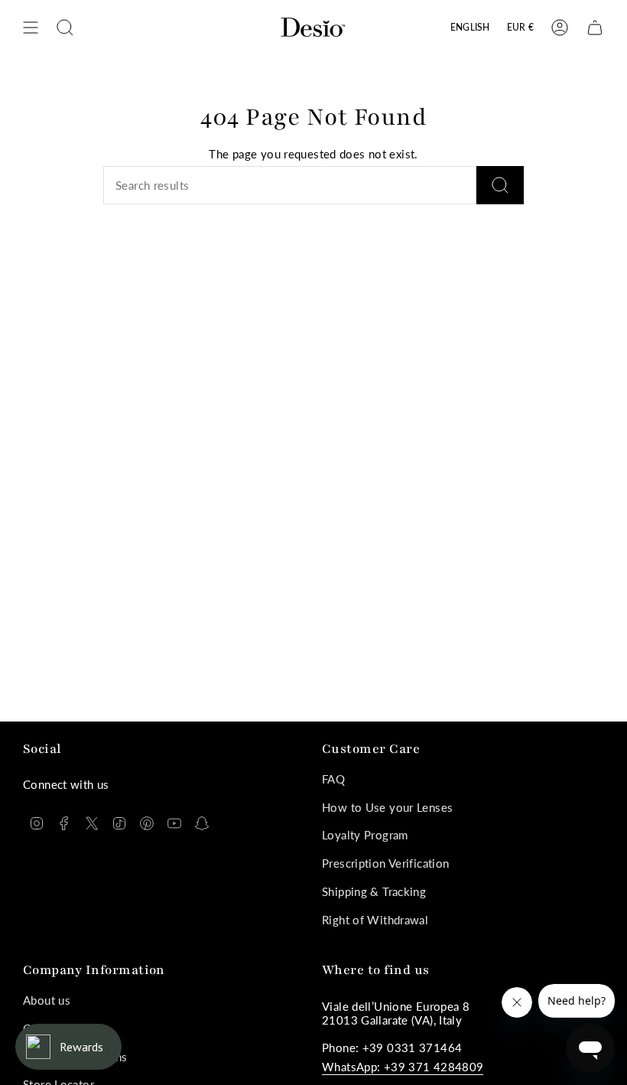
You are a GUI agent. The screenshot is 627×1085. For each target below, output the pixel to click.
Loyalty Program (365, 835)
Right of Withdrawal (375, 920)
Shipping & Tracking (374, 891)
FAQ (333, 779)
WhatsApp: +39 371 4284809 (402, 1067)
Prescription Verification (385, 863)
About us (46, 1000)
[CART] (594, 27)
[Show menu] (30, 27)
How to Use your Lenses (387, 807)
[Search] (500, 185)
